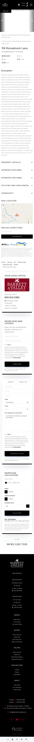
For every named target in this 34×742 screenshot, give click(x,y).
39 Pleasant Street (18, 706)
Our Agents (14, 308)
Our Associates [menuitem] (17, 687)
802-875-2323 (27, 3)
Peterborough (7, 264)
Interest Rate (9, 503)
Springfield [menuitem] (17, 674)
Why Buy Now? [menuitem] (17, 639)
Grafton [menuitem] (17, 669)
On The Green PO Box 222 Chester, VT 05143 (17, 602)
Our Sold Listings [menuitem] (17, 624)
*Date (6, 399)
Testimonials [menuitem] (17, 689)
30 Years (9, 482)
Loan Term (8, 479)
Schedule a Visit (23, 382)
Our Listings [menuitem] (17, 622)
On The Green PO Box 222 (17, 708)
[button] (2, 21)
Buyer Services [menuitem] (17, 634)
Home (3, 262)
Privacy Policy (16, 357)
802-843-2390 (27, 5)
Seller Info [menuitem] (17, 654)
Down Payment (10, 495)
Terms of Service (12, 460)
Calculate (17, 513)
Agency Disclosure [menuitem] (17, 641)
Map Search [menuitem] (17, 619)
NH (15, 262)
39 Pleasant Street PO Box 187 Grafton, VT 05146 (17, 585)
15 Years (17, 482)
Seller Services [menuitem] (17, 652)
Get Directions (17, 236)
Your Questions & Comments (13, 413)
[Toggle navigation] (31, 5)
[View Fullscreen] (3, 211)
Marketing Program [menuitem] (17, 657)
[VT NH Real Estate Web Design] (17, 729)
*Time (6, 406)
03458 (16, 264)
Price (6, 488)
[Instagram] (23, 719)
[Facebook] (11, 719)
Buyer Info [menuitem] (17, 637)
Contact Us (7, 308)
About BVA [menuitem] (17, 685)
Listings (9, 262)
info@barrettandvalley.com (18, 712)
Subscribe (17, 364)
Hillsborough (21, 262)
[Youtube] (17, 719)
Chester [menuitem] (17, 672)
